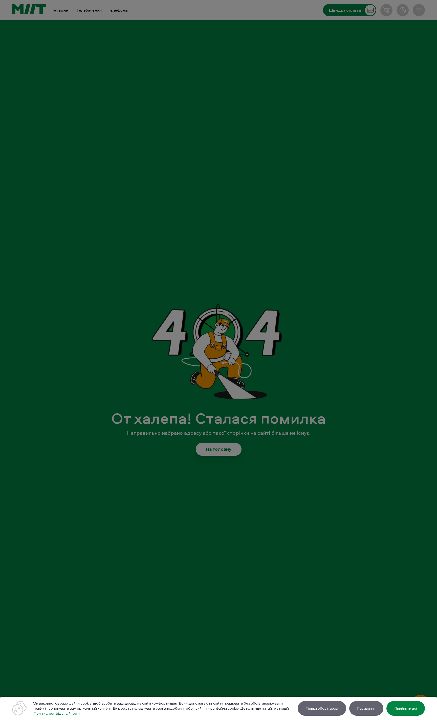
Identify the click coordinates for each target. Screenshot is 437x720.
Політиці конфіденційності (57, 713)
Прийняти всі (406, 708)
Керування (366, 708)
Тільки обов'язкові (322, 708)
